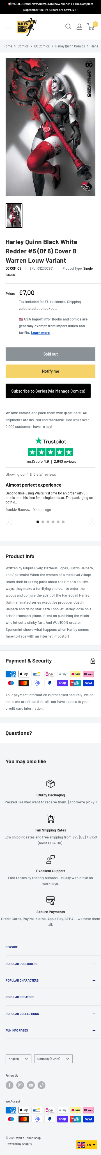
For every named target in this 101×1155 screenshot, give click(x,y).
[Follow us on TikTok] (41, 1085)
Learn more (40, 332)
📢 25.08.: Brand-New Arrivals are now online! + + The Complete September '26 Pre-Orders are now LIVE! (50, 7)
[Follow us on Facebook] (9, 1085)
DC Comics (42, 46)
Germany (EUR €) (48, 1058)
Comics (23, 46)
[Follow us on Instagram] (20, 1085)
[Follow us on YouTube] (31, 1085)
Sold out (50, 354)
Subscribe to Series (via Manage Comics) (48, 390)
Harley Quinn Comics (70, 46)
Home (7, 46)
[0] (90, 26)
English (14, 1058)
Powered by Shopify (19, 1143)
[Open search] (68, 27)
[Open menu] (8, 27)
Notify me (50, 371)
